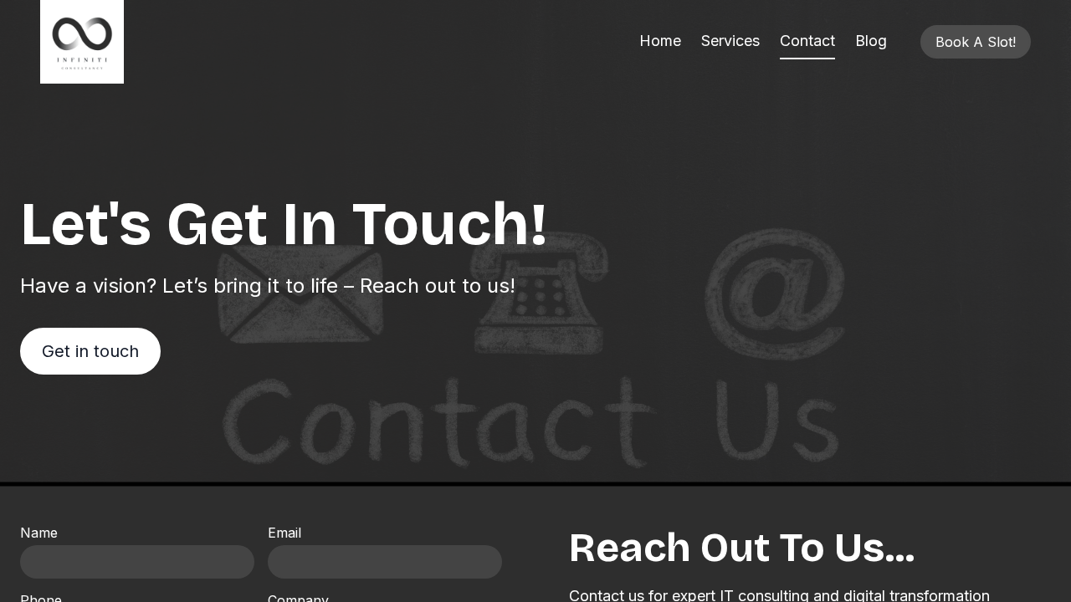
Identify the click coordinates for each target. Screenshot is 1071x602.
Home (660, 40)
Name (39, 532)
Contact (807, 40)
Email (284, 532)
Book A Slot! (975, 41)
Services (730, 40)
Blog (871, 40)
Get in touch (90, 351)
